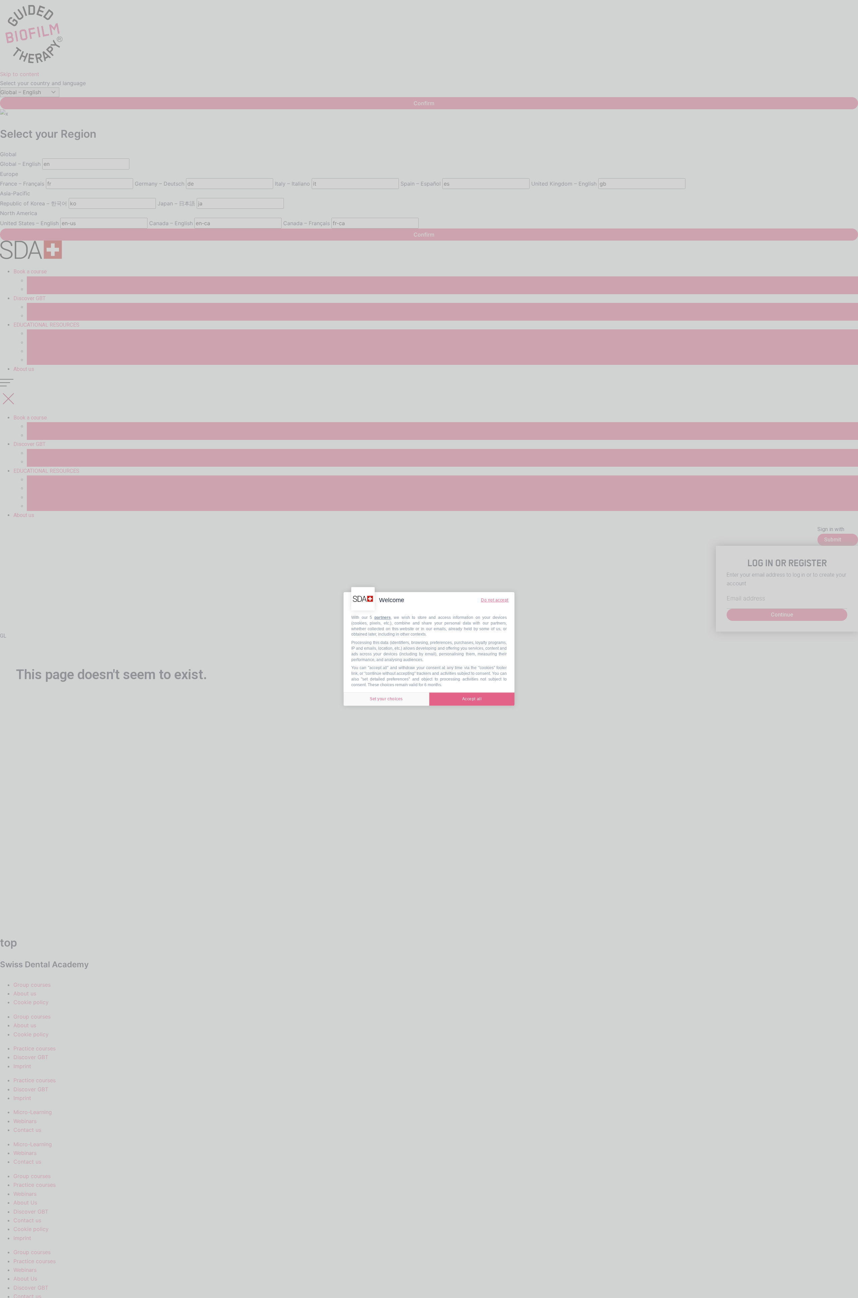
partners (382, 617)
